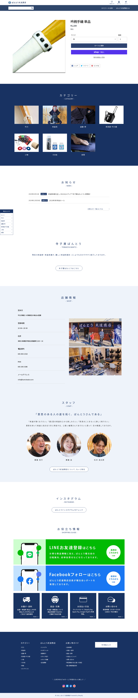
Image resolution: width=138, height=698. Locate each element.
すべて (2, 215)
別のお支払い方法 (99, 57)
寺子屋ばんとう (106, 645)
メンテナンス (25, 669)
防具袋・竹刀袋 (5, 227)
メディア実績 (44, 659)
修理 (2, 232)
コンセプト (44, 647)
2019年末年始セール (57, 200)
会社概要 (43, 663)
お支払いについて (71, 656)
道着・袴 (3, 224)
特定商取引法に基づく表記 (74, 663)
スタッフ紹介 (44, 656)
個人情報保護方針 (71, 666)
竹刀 (2, 218)
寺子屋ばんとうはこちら (69, 268)
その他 (54, 155)
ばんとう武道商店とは (123, 8)
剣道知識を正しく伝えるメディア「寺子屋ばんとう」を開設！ (69, 194)
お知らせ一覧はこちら (95, 209)
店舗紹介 (43, 653)
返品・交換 (69, 653)
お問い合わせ (70, 659)
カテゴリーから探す (107, 8)
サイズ (73, 35)
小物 (2, 230)
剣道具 (3, 221)
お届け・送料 (70, 650)
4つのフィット (44, 650)
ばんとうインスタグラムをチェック (69, 510)
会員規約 (69, 647)
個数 (119, 35)
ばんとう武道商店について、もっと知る (69, 469)
